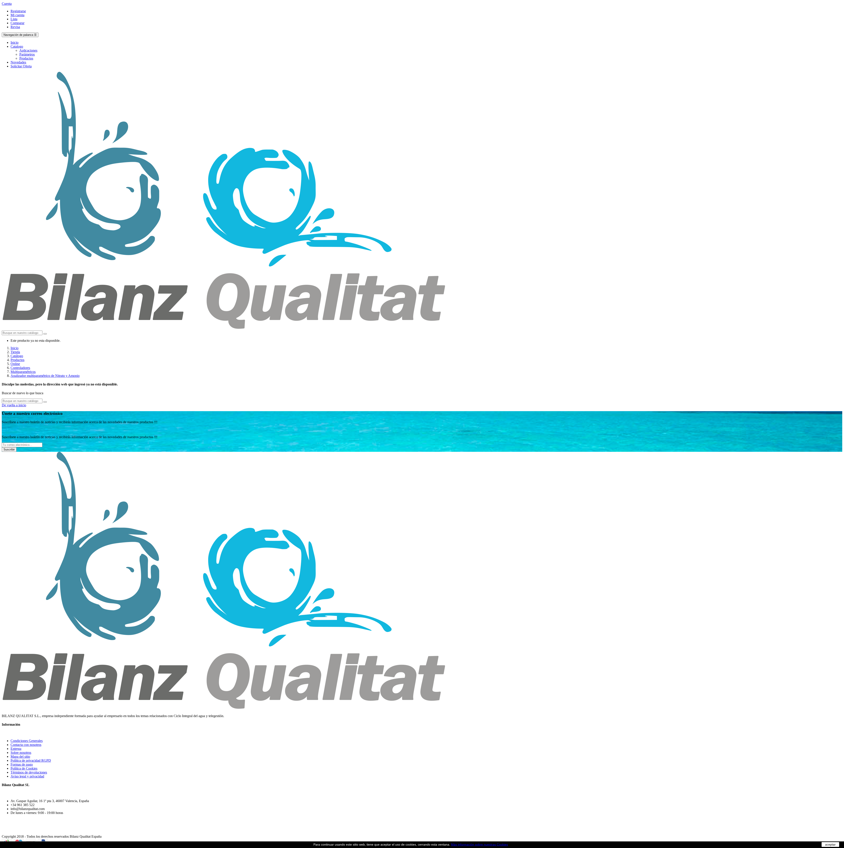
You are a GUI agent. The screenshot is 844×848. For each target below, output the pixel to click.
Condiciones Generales (27, 741)
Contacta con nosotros (26, 745)
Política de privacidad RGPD (31, 760)
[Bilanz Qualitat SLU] (224, 328)
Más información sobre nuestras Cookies (479, 844)
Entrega (16, 748)
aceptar (830, 844)
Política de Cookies (24, 768)
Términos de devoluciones (29, 772)
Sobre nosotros (21, 752)
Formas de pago (22, 764)
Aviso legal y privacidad (27, 776)
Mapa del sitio (20, 756)
